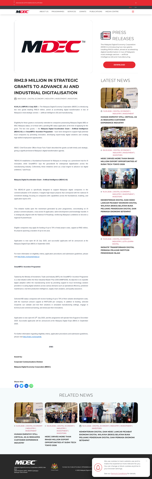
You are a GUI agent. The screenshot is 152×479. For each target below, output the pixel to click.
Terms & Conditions (119, 474)
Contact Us (65, 467)
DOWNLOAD (119, 65)
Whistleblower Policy (88, 467)
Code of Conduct (75, 467)
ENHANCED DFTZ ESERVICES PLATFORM (29, 3)
